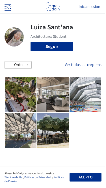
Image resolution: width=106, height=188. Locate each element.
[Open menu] (7, 7)
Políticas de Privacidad (37, 177)
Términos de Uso (14, 177)
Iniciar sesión (89, 7)
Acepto (85, 177)
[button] (18, 65)
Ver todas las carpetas (83, 65)
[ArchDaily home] (53, 6)
